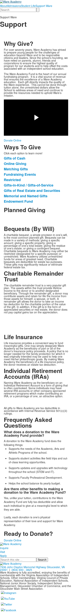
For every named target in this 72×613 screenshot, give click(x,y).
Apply (3, 556)
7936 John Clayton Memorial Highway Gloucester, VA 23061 (32, 568)
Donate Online (12, 140)
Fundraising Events (20, 174)
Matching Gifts (16, 168)
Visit (2, 552)
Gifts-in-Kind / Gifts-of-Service (28, 185)
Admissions (14, 6)
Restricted (12, 179)
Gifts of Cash (14, 158)
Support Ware (44, 6)
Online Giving (15, 163)
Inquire (4, 548)
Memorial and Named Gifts (25, 195)
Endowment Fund (18, 201)
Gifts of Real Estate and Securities (32, 190)
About (3, 6)
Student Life (28, 6)
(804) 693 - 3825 (22, 570)
